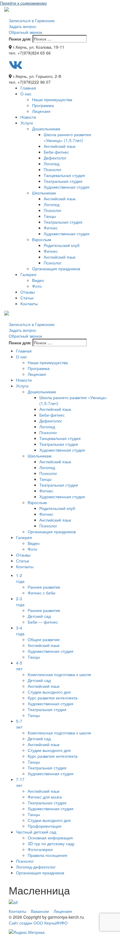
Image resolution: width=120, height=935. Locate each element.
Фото (37, 286)
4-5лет (19, 665)
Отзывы (27, 292)
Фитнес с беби (41, 593)
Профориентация (44, 826)
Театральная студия (63, 181)
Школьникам (44, 193)
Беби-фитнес (56, 152)
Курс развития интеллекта (52, 698)
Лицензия (41, 111)
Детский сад (39, 616)
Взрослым (41, 239)
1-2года (20, 578)
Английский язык (59, 146)
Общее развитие (44, 639)
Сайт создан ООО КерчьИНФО (38, 923)
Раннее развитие (44, 587)
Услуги (26, 123)
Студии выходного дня (49, 692)
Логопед (51, 163)
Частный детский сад (36, 832)
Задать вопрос (22, 26)
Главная (28, 88)
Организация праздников (56, 268)
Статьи (26, 298)
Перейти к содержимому (23, 3)
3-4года (20, 630)
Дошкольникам (46, 128)
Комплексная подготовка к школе (59, 674)
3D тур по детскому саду (51, 843)
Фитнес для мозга (45, 797)
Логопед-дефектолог (36, 867)
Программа (43, 105)
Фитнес (51, 228)
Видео (38, 280)
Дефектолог (55, 158)
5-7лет (19, 724)
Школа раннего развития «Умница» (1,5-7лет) (67, 137)
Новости (28, 117)
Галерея (28, 274)
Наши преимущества (52, 99)
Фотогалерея (40, 849)
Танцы (50, 216)
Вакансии (40, 911)
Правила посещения (47, 855)
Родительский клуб (62, 245)
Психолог (52, 169)
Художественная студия (66, 187)
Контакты (29, 303)
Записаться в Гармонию (32, 20)
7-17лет (20, 782)
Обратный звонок (25, 32)
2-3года (20, 601)
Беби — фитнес (43, 622)
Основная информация (50, 838)
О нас (25, 94)
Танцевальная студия (64, 175)
